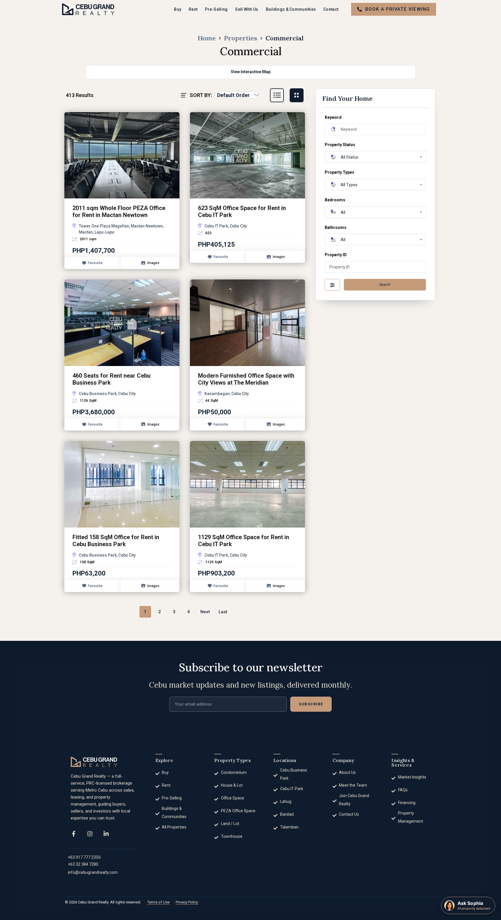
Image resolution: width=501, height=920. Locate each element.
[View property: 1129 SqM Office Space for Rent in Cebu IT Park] (247, 484)
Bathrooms (335, 227)
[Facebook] (73, 833)
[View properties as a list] (277, 95)
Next (205, 611)
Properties (240, 38)
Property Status (340, 144)
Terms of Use (158, 902)
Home (207, 38)
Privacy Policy (187, 902)
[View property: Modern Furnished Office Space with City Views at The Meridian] (247, 322)
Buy (177, 9)
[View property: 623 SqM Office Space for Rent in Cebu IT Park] (247, 155)
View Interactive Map (251, 71)
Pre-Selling (216, 9)
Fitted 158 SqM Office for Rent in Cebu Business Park (115, 541)
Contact (330, 9)
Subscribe (311, 704)
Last (223, 611)
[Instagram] (90, 833)
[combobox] (237, 95)
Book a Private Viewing (397, 9)
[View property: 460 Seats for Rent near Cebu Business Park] (121, 322)
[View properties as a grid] (297, 95)
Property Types (339, 172)
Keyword (333, 117)
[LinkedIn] (106, 833)
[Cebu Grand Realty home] (94, 762)
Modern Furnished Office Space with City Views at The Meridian (246, 379)
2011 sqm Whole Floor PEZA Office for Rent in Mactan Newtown (118, 211)
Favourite (95, 263)
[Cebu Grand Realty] (88, 9)
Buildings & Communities (291, 9)
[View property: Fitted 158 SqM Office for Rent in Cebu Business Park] (121, 484)
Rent (193, 9)
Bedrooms (335, 200)
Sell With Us (246, 9)
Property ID (336, 254)
